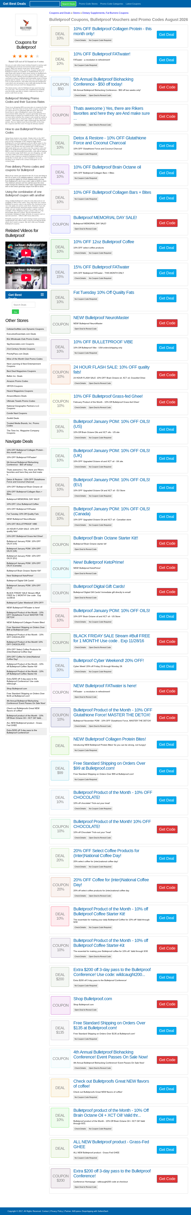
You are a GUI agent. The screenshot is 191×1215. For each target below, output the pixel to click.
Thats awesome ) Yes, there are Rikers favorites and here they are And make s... (25, 472)
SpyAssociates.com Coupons (20, 344)
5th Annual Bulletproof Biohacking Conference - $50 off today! (22, 463)
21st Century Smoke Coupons (21, 349)
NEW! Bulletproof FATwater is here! (23, 607)
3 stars (26, 56)
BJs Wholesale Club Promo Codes (23, 339)
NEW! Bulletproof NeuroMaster (21, 519)
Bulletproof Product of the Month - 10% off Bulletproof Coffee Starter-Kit (25, 672)
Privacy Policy (56, 1211)
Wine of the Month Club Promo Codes (25, 359)
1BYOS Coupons (15, 386)
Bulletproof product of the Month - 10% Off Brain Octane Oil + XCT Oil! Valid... (25, 716)
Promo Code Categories (111, 4)
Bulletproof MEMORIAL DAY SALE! (23, 499)
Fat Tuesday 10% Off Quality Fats (23, 514)
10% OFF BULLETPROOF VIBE (22, 524)
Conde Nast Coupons (17, 413)
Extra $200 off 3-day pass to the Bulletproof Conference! (22, 731)
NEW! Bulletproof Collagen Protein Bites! (26, 622)
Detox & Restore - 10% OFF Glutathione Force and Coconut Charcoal (26, 480)
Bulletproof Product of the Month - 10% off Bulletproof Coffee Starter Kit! (25, 665)
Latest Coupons (133, 4)
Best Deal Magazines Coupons (21, 371)
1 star (14, 56)
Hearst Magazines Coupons (20, 391)
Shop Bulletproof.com (17, 688)
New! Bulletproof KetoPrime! (20, 575)
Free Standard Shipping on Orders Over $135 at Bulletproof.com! (26, 694)
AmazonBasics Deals (17, 396)
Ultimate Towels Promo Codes (21, 401)
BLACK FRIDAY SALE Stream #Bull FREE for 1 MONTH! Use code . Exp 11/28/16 (24, 595)
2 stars (20, 56)
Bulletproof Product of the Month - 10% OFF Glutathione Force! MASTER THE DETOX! (25, 614)
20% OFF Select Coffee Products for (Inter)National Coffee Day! (24, 650)
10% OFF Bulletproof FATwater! (22, 457)
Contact (45, 1211)
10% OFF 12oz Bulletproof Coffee (23, 504)
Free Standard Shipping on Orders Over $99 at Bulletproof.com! (26, 628)
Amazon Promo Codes (17, 381)
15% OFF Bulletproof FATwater (21, 509)
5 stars (37, 56)
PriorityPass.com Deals (18, 354)
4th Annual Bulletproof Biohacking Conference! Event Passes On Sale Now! (26, 702)
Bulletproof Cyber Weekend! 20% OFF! (25, 602)
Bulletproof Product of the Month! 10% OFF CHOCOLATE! (25, 643)
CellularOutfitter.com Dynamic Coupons (25, 329)
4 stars (32, 56)
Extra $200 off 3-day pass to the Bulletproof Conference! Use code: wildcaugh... (23, 681)
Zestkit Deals (13, 418)
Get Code (167, 87)
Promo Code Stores (88, 4)
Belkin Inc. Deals (14, 376)
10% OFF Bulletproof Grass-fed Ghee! (25, 536)
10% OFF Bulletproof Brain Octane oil (24, 487)
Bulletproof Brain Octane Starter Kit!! (24, 570)
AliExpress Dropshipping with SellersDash (90, 1211)
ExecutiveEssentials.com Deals (21, 334)
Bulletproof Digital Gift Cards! (20, 580)
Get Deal (166, 34)
